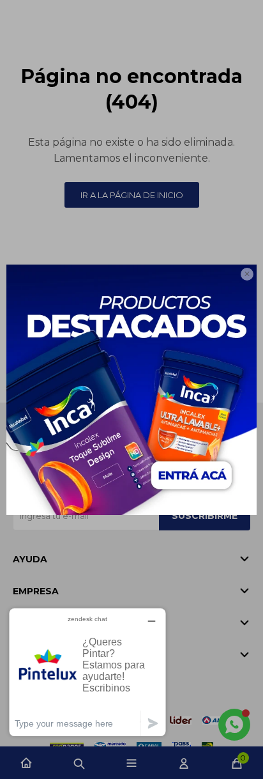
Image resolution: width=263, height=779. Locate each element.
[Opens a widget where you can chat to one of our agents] (87, 672)
